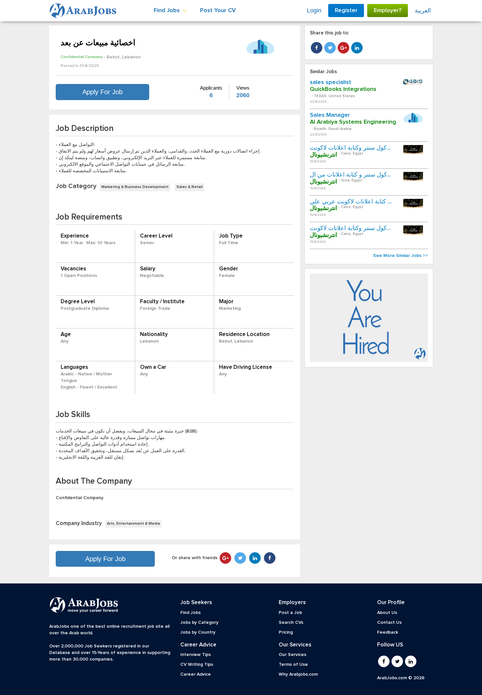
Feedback (387, 632)
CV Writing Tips (196, 664)
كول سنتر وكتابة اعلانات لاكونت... (350, 148)
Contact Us (389, 622)
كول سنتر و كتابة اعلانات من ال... (350, 175)
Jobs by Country (197, 632)
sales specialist (330, 82)
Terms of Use (293, 664)
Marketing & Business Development (135, 187)
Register (346, 10)
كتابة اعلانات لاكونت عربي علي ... (351, 202)
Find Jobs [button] (167, 10)
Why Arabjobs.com (298, 674)
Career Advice (195, 674)
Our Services (292, 654)
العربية (423, 10)
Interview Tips (195, 654)
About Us (387, 612)
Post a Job (290, 612)
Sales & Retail (189, 187)
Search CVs (291, 622)
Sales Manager (330, 115)
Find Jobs (190, 612)
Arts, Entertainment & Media (133, 524)
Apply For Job (102, 91)
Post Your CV (218, 10)
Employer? (387, 10)
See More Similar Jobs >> (400, 255)
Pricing (286, 632)
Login (314, 10)
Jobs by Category (199, 622)
